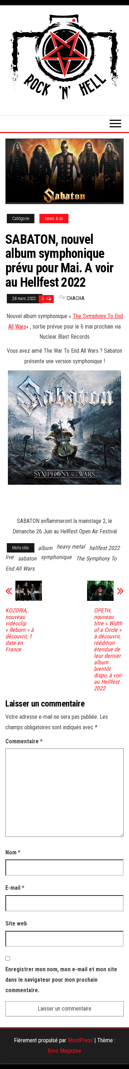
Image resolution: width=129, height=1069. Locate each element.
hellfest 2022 (104, 548)
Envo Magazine (64, 1050)
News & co (54, 218)
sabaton (27, 558)
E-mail (14, 887)
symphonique (56, 557)
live (9, 557)
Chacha (76, 298)
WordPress (80, 1040)
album (45, 548)
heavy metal (71, 546)
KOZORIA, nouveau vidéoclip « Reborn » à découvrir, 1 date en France (19, 630)
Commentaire (24, 741)
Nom (12, 852)
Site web (16, 923)
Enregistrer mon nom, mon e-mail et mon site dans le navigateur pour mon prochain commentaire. (61, 980)
